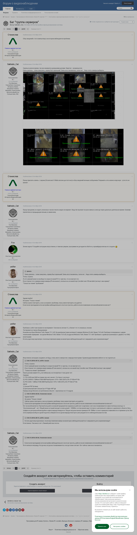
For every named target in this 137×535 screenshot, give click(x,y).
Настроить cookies (119, 526)
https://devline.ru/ (104, 494)
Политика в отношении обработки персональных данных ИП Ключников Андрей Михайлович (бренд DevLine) (112, 518)
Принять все (102, 526)
